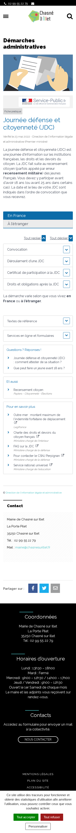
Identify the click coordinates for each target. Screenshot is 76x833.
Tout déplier (59, 238)
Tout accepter (26, 817)
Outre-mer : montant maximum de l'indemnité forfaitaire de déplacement (39, 417)
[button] (38, 249)
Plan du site (38, 780)
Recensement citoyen (28, 390)
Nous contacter (38, 739)
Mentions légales (38, 774)
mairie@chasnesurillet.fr (32, 547)
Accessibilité (38, 787)
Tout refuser (52, 817)
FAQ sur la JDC (24, 446)
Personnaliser (38, 826)
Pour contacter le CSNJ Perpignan (37, 455)
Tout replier (33, 238)
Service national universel (31, 465)
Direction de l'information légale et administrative (34, 492)
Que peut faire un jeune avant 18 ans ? (39, 368)
